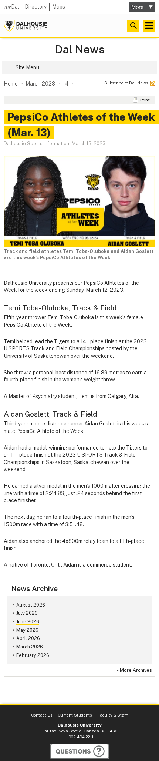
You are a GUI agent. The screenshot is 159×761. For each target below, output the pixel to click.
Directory (36, 7)
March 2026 (29, 647)
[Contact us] (79, 751)
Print (145, 100)
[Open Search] (133, 26)
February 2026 (32, 655)
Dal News (80, 49)
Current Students (75, 715)
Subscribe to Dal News (126, 83)
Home (11, 84)
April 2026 (28, 638)
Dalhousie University (25, 26)
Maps (58, 7)
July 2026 (27, 613)
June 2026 (27, 621)
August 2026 (30, 605)
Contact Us (41, 715)
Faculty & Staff (112, 715)
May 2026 (27, 630)
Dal (11, 7)
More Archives (136, 670)
